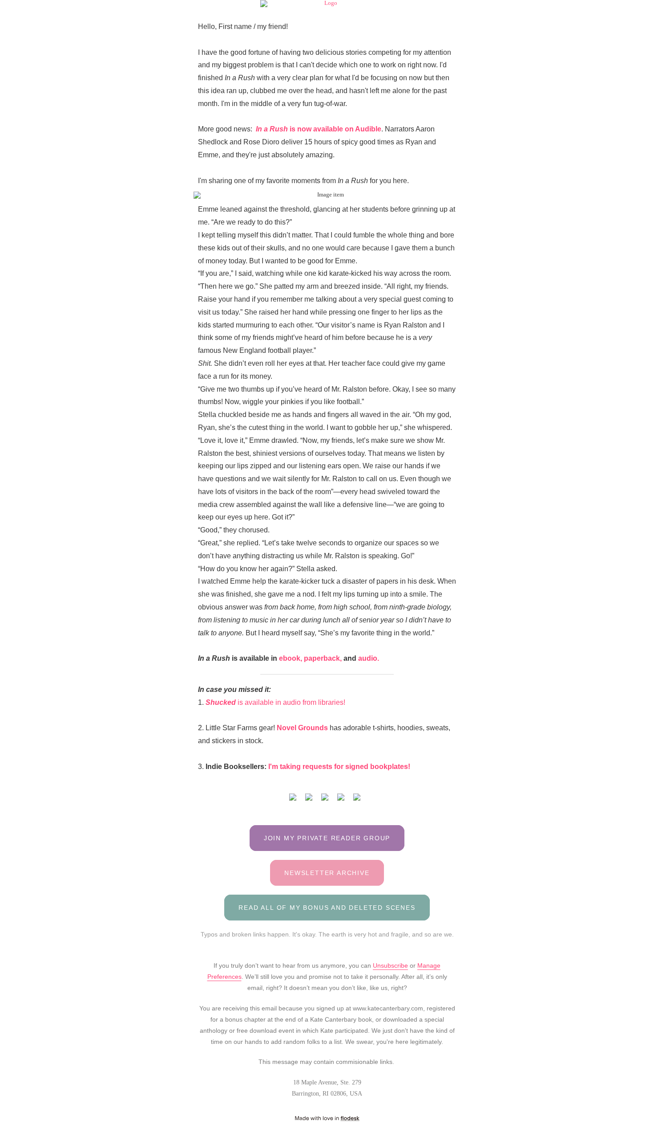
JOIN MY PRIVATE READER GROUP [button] (327, 838)
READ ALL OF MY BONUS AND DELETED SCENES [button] (326, 907)
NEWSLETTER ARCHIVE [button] (326, 872)
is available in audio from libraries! (276, 702)
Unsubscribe (390, 965)
